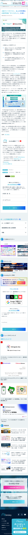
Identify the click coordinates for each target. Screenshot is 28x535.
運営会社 (3, 518)
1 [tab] (12, 272)
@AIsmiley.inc (21, 157)
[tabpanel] (14, 267)
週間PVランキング (5, 339)
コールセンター (16, 73)
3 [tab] (15, 272)
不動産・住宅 (17, 172)
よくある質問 (4, 521)
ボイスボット (11, 169)
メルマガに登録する (7, 164)
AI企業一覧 (3, 527)
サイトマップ (4, 529)
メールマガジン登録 (5, 523)
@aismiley (6, 162)
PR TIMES (7, 134)
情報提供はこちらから (5, 525)
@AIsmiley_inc (17, 158)
